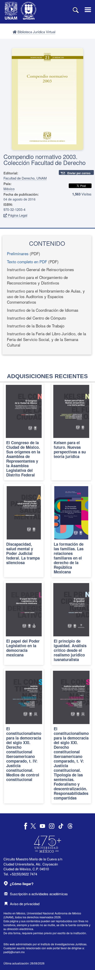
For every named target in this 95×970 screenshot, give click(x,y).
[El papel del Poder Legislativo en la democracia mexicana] (24, 623)
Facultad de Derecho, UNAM (25, 178)
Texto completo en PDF (27, 261)
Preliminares (18, 253)
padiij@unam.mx (14, 952)
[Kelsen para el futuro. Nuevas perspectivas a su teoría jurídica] (71, 432)
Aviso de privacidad (24, 903)
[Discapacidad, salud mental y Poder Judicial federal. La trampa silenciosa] (24, 530)
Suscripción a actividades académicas (39, 893)
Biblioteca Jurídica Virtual (36, 31)
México (9, 188)
